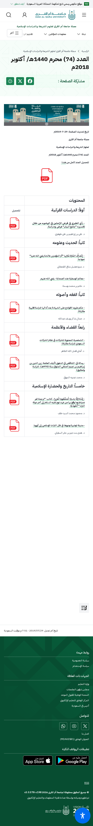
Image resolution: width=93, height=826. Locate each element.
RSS (86, 783)
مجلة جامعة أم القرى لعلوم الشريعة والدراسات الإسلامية (49, 51)
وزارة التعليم (83, 684)
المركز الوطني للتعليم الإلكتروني (74, 700)
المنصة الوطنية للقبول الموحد (75, 695)
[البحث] (9, 15)
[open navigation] (84, 608)
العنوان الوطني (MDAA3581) (74, 739)
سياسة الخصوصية (80, 660)
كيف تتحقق (19, 4)
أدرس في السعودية (80, 706)
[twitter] (20, 81)
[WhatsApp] (63, 726)
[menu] (84, 15)
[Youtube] (74, 726)
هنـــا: (63, 162)
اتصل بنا (85, 734)
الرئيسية (85, 51)
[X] (85, 726)
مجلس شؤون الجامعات (78, 689)
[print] (10, 81)
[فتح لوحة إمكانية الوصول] (83, 816)
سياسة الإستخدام (81, 666)
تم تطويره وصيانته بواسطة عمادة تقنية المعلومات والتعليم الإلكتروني (58, 798)
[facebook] (30, 81)
